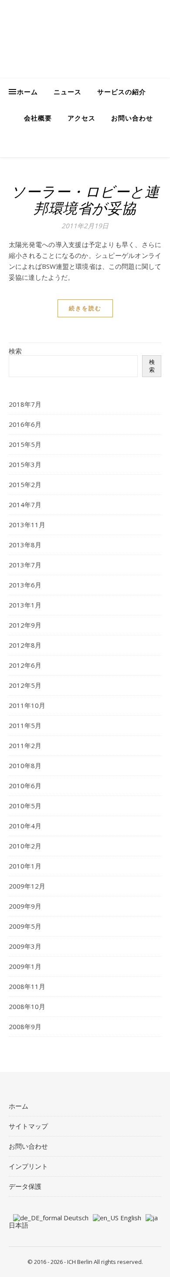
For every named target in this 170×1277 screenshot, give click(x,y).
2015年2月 (25, 484)
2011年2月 (25, 745)
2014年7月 (25, 504)
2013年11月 (27, 524)
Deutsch (75, 1217)
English (130, 1217)
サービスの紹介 (121, 91)
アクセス (81, 117)
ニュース (68, 91)
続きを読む (85, 308)
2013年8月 (25, 544)
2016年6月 (25, 424)
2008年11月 (27, 986)
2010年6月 (25, 785)
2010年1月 (25, 866)
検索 (15, 351)
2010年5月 (25, 805)
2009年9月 (25, 906)
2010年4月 (25, 825)
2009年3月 (25, 946)
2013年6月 (25, 584)
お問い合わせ (132, 117)
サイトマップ (28, 1126)
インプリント (28, 1166)
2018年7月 (25, 404)
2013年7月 (25, 564)
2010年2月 (25, 845)
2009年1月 (25, 966)
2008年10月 (27, 1006)
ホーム (27, 91)
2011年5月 (25, 725)
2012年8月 (25, 645)
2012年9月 (25, 625)
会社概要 (38, 117)
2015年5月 (25, 444)
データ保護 (25, 1186)
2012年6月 (25, 665)
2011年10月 (27, 705)
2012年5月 (25, 685)
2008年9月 (25, 1026)
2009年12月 (27, 886)
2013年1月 (25, 605)
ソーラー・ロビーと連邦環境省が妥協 (85, 200)
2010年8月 (25, 765)
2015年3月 (25, 464)
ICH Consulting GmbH (78, 32)
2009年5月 (25, 926)
